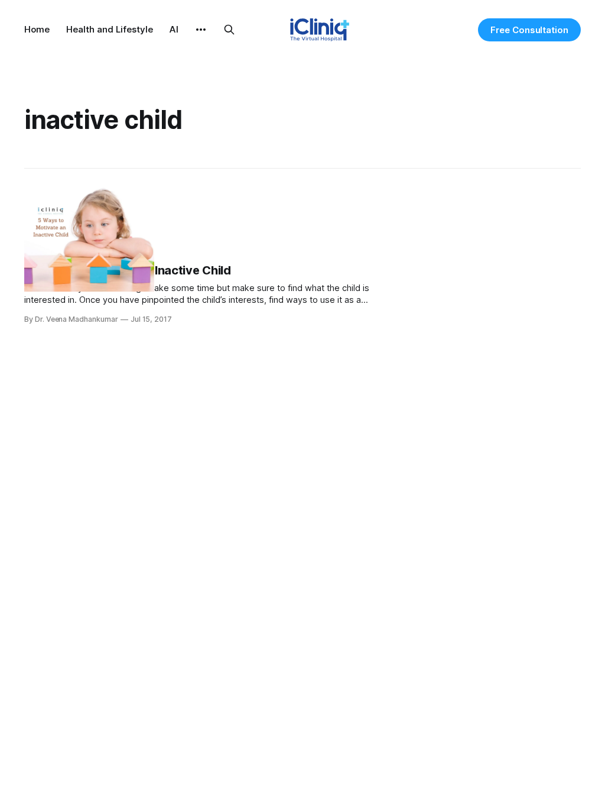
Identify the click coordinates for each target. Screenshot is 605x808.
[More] (200, 29)
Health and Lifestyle (109, 29)
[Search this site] (229, 29)
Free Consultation (529, 29)
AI (174, 29)
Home (37, 29)
